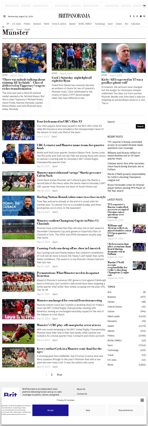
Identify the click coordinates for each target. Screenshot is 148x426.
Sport (5, 75)
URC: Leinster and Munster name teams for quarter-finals (71, 147)
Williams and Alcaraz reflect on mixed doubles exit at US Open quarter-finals (124, 155)
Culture (111, 311)
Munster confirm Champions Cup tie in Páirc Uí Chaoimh (67, 222)
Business (112, 296)
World (110, 364)
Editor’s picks (114, 316)
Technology (113, 350)
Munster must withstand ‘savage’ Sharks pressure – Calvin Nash (70, 174)
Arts (109, 292)
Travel (110, 355)
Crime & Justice (115, 306)
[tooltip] (130, 16)
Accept (50, 410)
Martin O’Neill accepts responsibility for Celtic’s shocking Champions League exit (127, 177)
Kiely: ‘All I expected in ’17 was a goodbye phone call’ (122, 81)
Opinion (111, 330)
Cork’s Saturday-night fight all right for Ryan (72, 79)
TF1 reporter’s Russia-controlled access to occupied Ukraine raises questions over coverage (125, 144)
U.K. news (112, 359)
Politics (111, 335)
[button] (142, 400)
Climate (111, 301)
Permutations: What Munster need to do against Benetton (68, 275)
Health (111, 326)
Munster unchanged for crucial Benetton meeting (69, 300)
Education (112, 321)
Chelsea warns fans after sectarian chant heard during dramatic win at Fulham (126, 166)
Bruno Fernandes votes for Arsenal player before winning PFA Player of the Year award (126, 187)
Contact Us (82, 393)
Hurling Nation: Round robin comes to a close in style (71, 197)
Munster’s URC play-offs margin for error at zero (69, 325)
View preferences (125, 410)
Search (111, 121)
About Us (81, 389)
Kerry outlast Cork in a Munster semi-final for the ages (69, 350)
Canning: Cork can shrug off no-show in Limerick (69, 248)
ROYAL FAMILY (115, 340)
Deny (88, 410)
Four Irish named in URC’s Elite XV (60, 121)
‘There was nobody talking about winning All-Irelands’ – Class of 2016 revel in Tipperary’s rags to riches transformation (23, 84)
